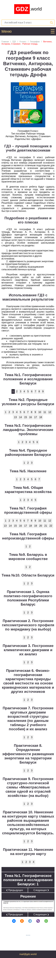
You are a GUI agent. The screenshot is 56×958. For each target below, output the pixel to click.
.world (29, 9)
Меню (6, 31)
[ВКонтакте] (12, 921)
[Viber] (36, 921)
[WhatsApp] (44, 921)
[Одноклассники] (20, 921)
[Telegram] (28, 921)
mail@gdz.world (28, 954)
